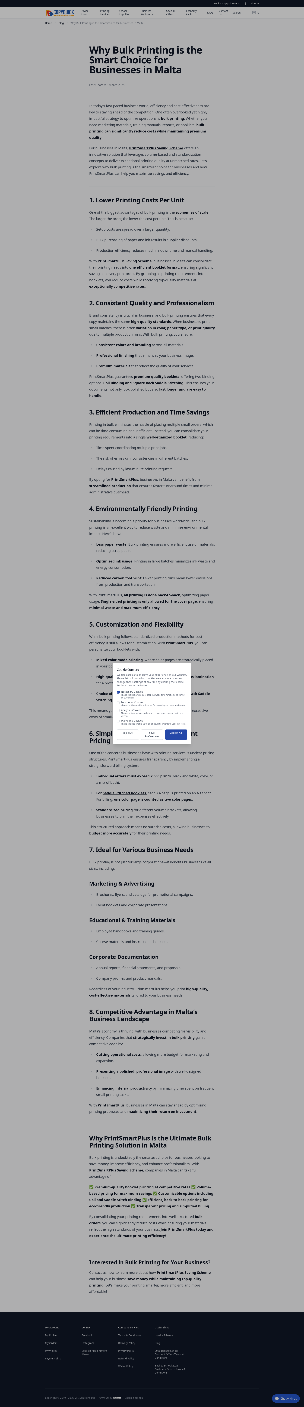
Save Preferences (152, 734)
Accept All (176, 732)
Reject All (127, 732)
